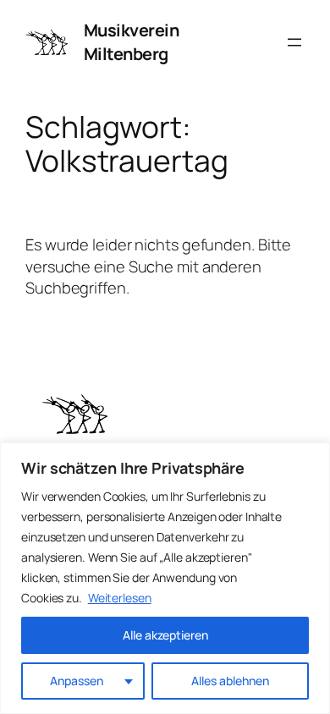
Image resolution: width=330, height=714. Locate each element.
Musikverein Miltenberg (131, 42)
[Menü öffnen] (294, 42)
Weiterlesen (119, 598)
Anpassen (76, 681)
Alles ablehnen (230, 681)
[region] (165, 578)
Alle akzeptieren (165, 635)
